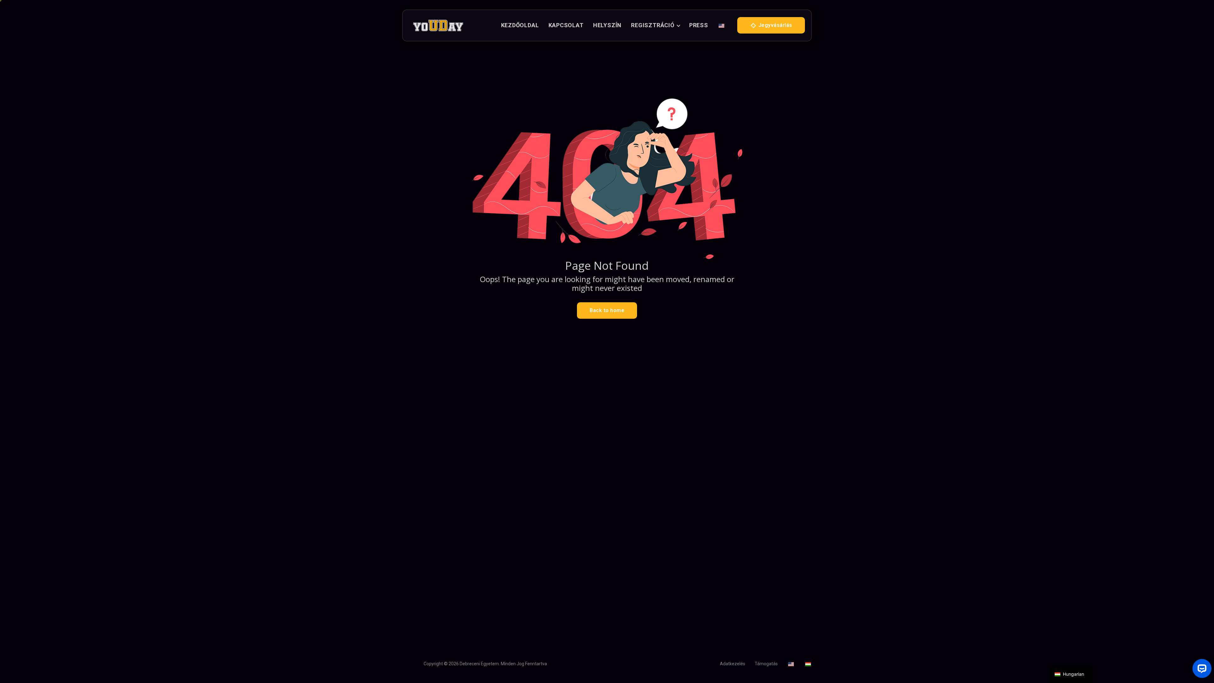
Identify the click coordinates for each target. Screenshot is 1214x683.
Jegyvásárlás (774, 25)
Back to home (607, 310)
